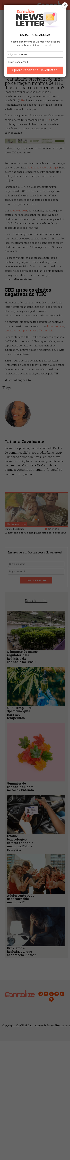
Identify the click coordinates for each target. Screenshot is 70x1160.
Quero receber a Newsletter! (35, 70)
